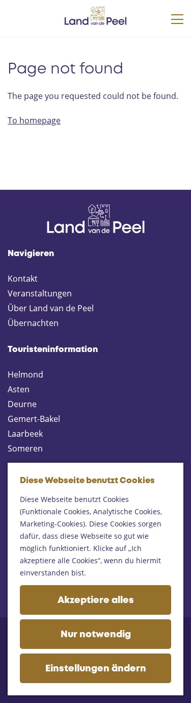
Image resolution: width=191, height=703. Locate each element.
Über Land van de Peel (51, 308)
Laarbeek (25, 433)
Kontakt (23, 278)
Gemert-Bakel (34, 418)
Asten (19, 389)
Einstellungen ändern (95, 669)
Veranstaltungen (40, 293)
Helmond (25, 374)
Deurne (22, 404)
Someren (25, 448)
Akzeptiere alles (96, 600)
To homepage (34, 120)
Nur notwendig (96, 635)
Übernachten (33, 323)
